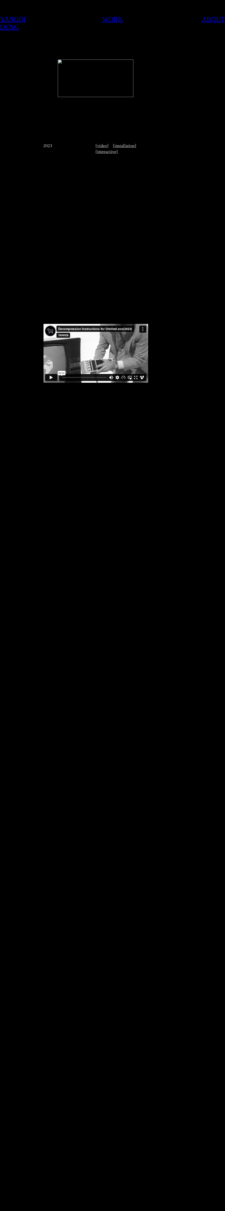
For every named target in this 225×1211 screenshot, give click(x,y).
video (102, 145)
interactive (106, 151)
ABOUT (213, 19)
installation (124, 145)
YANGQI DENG (13, 23)
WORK (112, 19)
